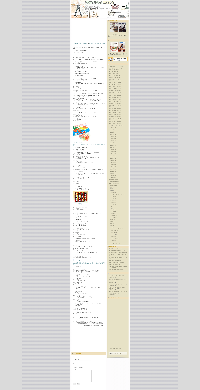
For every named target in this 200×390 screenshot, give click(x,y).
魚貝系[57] (113, 211)
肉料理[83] (113, 192)
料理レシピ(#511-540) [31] (115, 101)
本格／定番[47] (114, 230)
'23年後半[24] (113, 175)
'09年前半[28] (113, 129)
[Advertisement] (89, 31)
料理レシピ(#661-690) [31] (115, 110)
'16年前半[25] (113, 155)
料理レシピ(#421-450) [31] (115, 95)
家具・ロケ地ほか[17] (114, 183)
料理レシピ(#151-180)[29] (114, 79)
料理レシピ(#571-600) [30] (115, 105)
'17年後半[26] (113, 160)
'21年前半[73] (113, 168)
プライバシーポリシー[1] (114, 243)
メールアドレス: (75, 359)
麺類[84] (112, 225)
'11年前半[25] (113, 136)
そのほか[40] (114, 198)
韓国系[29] (113, 236)
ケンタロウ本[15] (113, 185)
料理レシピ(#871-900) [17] (115, 123)
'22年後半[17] (113, 173)
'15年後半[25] (113, 153)
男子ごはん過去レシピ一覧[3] (115, 68)
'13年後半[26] (113, 145)
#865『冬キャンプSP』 (114, 284)
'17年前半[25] (113, 158)
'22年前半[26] (113, 171)
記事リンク (103, 325)
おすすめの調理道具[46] (114, 181)
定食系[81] (112, 221)
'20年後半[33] (113, 166)
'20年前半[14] (113, 164)
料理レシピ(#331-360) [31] (115, 90)
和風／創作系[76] (115, 232)
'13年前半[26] (113, 143)
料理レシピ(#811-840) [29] (115, 119)
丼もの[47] (112, 219)
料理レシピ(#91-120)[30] (114, 75)
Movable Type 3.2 (118, 353)
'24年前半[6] (113, 177)
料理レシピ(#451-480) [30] (115, 97)
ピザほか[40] (114, 204)
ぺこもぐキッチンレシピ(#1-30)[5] (116, 66)
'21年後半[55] (113, 169)
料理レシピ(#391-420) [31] (115, 94)
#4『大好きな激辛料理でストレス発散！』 (118, 250)
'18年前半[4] (113, 162)
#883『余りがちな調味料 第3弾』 (116, 269)
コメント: (74, 369)
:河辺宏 (114, 293)
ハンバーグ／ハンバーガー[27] (117, 194)
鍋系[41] (112, 223)
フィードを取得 (111, 348)
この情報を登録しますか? (79, 367)
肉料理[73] (113, 210)
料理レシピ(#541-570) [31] (115, 103)
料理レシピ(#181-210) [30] (115, 81)
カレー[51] (112, 206)
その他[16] (113, 240)
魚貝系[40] (113, 196)
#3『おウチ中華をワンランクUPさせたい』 (118, 252)
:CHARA (111, 277)
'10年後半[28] (113, 134)
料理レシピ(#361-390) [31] (115, 92)
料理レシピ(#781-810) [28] (115, 118)
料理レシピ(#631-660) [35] (115, 108)
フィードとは (118, 348)
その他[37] (111, 187)
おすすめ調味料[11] (113, 179)
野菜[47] (113, 213)
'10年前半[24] (113, 132)
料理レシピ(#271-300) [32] (115, 86)
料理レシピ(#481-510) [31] (115, 99)
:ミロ (116, 288)
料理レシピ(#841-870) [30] (115, 121)
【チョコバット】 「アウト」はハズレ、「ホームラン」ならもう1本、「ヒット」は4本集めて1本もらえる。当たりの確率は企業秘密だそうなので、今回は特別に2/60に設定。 (89, 262)
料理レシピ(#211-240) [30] (115, 82)
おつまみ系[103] (113, 217)
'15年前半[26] (113, 151)
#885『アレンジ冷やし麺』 (115, 264)
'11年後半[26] (113, 138)
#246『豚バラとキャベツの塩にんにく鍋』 (118, 279)
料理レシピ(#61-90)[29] (114, 73)
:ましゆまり (111, 281)
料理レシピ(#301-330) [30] (115, 88)
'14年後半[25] (113, 149)
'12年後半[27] (113, 142)
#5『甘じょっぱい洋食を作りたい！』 (117, 248)
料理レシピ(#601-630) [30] (115, 106)
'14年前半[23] (113, 147)
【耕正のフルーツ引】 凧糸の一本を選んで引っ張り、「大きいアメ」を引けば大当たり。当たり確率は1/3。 (89, 144)
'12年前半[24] (113, 140)
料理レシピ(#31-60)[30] (114, 71)
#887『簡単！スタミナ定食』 (115, 260)
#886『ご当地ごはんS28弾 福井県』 (117, 262)
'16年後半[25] (113, 157)
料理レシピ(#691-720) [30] (115, 112)
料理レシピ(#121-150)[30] (114, 77)
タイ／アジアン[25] (115, 238)
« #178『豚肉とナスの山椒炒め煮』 (80, 43)
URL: (73, 363)
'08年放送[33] (113, 127)
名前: (73, 356)
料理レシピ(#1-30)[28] (114, 69)
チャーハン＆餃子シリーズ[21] (117, 228)
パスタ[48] (113, 202)
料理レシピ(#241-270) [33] (115, 84)
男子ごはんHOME (92, 43)
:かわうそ (124, 275)
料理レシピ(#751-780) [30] (115, 116)
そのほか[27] (114, 215)
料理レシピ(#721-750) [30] (115, 114)
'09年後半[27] (113, 131)
